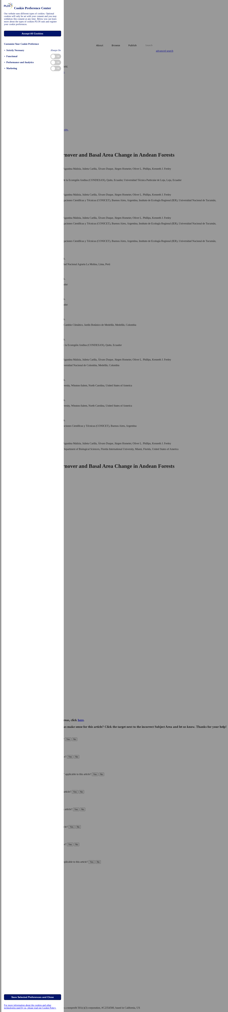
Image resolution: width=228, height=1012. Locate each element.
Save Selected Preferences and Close (32, 997)
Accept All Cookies (32, 33)
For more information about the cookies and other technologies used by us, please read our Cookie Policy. (30, 1006)
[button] (14, 50)
